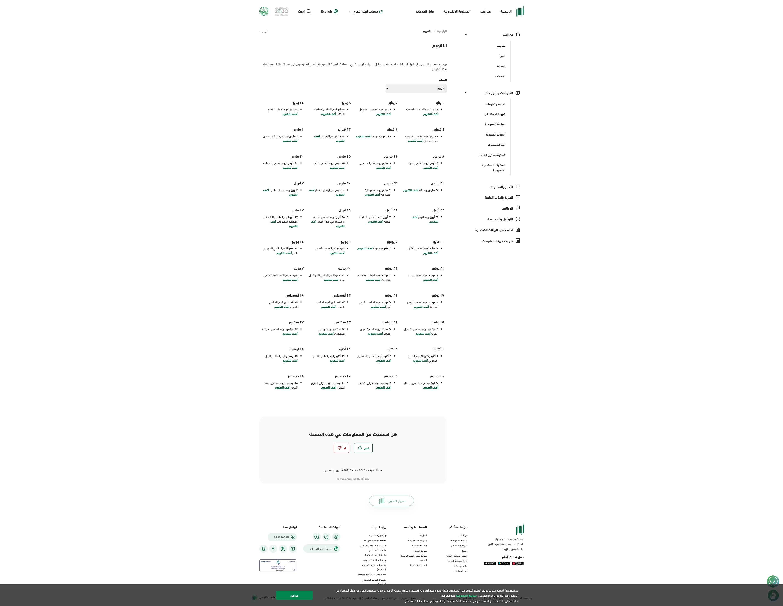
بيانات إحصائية (460, 565)
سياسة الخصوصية (459, 540)
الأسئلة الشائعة (419, 545)
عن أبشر (485, 11)
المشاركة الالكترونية (456, 11)
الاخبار (464, 550)
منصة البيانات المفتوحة (375, 554)
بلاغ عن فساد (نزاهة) (417, 540)
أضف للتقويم (430, 113)
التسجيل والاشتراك (418, 565)
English (326, 11)
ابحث (301, 11)
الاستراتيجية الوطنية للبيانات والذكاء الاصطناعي (373, 547)
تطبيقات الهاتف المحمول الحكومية (374, 581)
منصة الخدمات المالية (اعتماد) (372, 574)
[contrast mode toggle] (336, 536)
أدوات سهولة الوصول (457, 560)
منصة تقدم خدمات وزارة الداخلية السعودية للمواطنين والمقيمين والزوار (506, 543)
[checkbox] (363, 448)
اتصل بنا (423, 535)
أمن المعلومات (460, 570)
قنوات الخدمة (420, 550)
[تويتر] (283, 548)
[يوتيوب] (292, 548)
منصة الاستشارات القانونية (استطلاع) (374, 567)
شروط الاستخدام (459, 545)
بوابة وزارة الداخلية (377, 535)
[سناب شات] (263, 548)
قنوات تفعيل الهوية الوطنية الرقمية (414, 557)
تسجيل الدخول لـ (396, 500)
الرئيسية (506, 11)
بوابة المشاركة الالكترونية (374, 559)
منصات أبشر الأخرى (365, 11)
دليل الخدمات (425, 11)
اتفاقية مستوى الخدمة (456, 555)
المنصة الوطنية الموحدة (375, 540)
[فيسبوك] (273, 548)
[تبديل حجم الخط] (326, 536)
